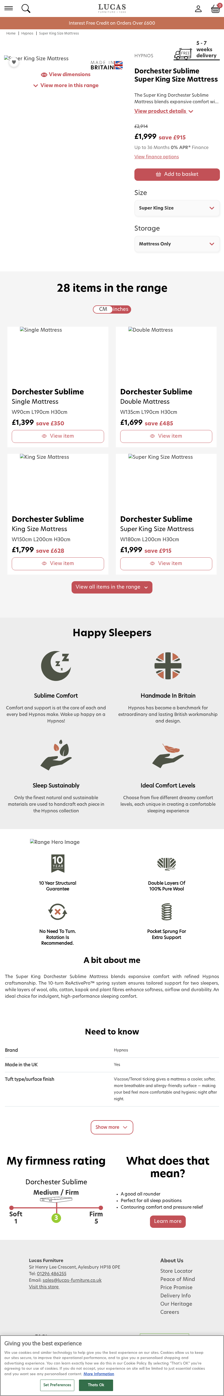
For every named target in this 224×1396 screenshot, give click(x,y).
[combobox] (177, 208)
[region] (112, 1365)
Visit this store (44, 1287)
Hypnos (27, 33)
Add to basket (181, 174)
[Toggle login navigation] (198, 8)
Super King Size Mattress (59, 33)
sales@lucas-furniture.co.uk (72, 1280)
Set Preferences (57, 1385)
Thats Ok (96, 1385)
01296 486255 (51, 1274)
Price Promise (176, 1287)
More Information (99, 1374)
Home (11, 33)
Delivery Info (175, 1296)
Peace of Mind (177, 1279)
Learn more (168, 1221)
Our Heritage (176, 1304)
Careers (169, 1312)
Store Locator (176, 1271)
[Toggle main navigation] (8, 8)
